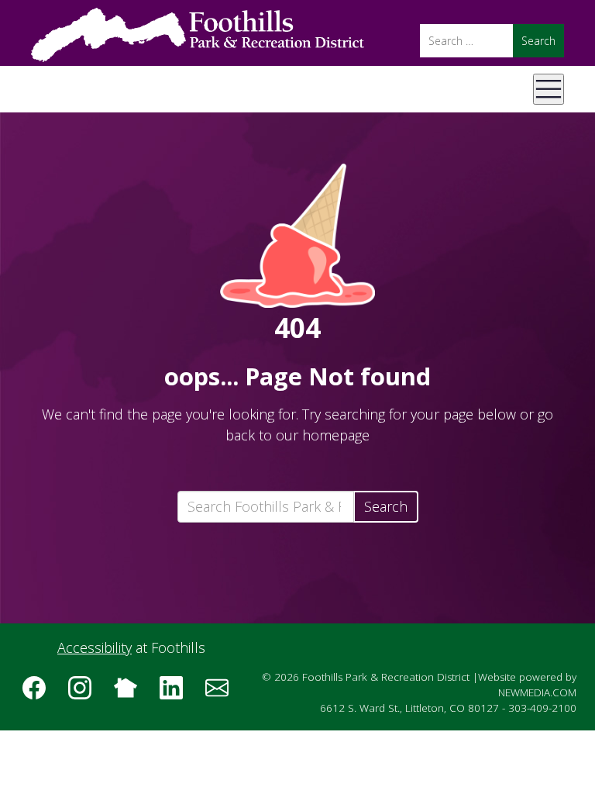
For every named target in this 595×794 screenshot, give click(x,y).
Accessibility (94, 647)
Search (386, 506)
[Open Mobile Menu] (548, 89)
